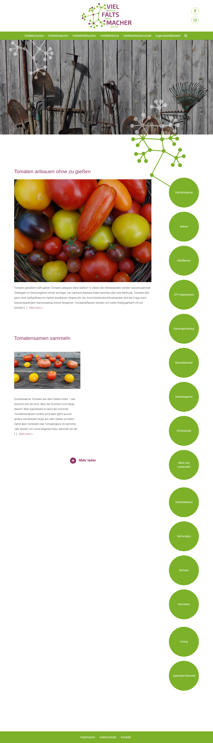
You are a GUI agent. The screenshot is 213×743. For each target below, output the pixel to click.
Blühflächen (184, 260)
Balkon (184, 226)
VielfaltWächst (109, 35)
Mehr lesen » (36, 307)
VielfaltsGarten (34, 35)
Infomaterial (184, 430)
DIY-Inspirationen (184, 294)
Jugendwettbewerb (167, 35)
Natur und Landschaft (184, 464)
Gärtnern (184, 570)
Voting (184, 641)
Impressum (87, 737)
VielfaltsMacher (58, 35)
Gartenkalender (184, 362)
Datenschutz (108, 737)
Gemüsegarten (184, 396)
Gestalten (184, 604)
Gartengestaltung (184, 328)
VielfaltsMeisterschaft (137, 35)
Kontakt (126, 737)
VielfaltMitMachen (84, 35)
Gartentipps (184, 536)
